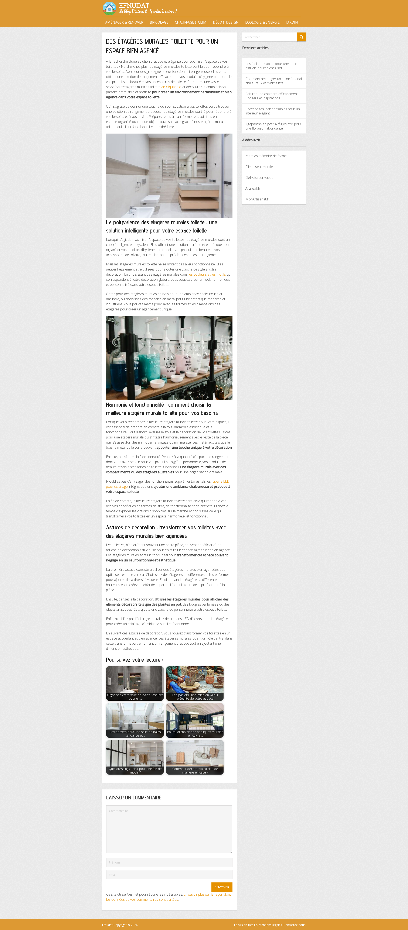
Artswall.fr (252, 188)
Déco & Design (226, 22)
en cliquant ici (171, 87)
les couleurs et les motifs (207, 274)
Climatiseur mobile (259, 166)
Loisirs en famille (245, 925)
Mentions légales (270, 925)
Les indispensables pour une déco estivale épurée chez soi (271, 65)
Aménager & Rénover (124, 22)
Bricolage (159, 22)
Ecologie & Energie (262, 22)
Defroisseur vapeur (260, 177)
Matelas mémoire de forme (266, 156)
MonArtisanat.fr (257, 199)
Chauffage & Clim (190, 22)
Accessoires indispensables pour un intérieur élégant (272, 111)
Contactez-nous (294, 925)
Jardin (292, 22)
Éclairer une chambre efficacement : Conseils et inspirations (272, 96)
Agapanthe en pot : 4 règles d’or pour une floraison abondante (273, 126)
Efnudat (107, 925)
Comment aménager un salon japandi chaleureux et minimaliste (273, 80)
